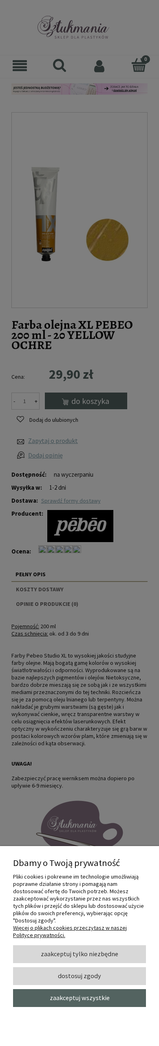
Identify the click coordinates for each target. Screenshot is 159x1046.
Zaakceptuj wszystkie (80, 998)
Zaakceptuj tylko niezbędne (79, 954)
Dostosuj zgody (79, 976)
